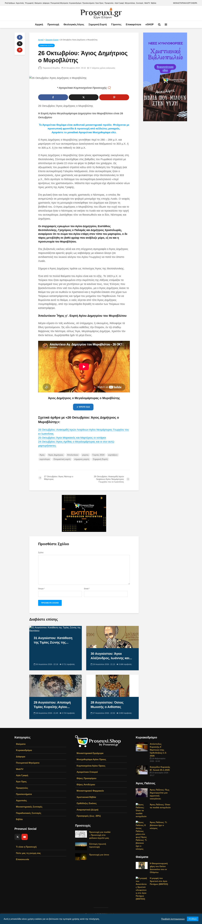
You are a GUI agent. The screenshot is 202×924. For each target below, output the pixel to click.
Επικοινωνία (22, 859)
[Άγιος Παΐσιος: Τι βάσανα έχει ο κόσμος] (142, 835)
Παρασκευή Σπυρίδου (51, 68)
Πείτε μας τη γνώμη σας (28, 853)
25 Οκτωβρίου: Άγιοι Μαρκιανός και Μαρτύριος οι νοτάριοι (72, 437)
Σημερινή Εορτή (98, 24)
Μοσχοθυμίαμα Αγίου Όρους (91, 759)
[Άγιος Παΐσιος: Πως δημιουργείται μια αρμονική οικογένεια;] (142, 792)
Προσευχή (53, 24)
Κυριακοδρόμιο (75, 3)
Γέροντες (116, 24)
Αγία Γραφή (119, 3)
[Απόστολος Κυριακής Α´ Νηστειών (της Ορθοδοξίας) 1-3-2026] (142, 746)
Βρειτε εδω (84, 407)
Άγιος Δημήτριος (55, 455)
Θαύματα (38, 3)
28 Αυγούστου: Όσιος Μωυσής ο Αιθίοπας (107, 705)
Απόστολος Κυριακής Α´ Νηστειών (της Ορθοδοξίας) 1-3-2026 (158, 750)
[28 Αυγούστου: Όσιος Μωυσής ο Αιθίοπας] (112, 685)
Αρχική (39, 24)
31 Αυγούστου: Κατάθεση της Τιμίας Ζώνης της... (53, 640)
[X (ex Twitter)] (17, 837)
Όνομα (41, 589)
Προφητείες (109, 3)
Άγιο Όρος (99, 3)
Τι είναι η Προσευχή (26, 846)
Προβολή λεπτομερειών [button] (173, 919)
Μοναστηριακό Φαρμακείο (90, 790)
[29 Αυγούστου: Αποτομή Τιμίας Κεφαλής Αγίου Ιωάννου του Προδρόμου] (55, 685)
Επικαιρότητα (133, 24)
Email (87, 589)
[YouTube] (24, 837)
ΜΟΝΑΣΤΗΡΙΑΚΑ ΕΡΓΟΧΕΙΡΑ (185, 3)
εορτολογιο (45, 459)
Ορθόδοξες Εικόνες (87, 803)
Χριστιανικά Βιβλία (86, 797)
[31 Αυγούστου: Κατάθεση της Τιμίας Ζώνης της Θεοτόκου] (55, 629)
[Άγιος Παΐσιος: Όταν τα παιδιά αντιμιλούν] (142, 810)
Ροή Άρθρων (10, 3)
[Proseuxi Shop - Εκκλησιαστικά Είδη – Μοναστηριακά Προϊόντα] (98, 741)
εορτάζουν (113, 455)
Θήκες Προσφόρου (86, 778)
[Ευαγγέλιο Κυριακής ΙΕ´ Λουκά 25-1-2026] (142, 769)
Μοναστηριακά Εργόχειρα (90, 753)
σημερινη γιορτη (81, 459)
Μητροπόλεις (130, 3)
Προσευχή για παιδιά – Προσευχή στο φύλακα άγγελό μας (99, 835)
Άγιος (42, 455)
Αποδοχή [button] (193, 919)
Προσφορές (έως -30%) (89, 816)
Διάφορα (46, 3)
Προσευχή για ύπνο (99, 854)
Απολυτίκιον (72, 455)
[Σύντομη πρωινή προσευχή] (81, 846)
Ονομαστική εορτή (62, 459)
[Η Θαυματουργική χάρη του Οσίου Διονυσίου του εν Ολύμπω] (142, 865)
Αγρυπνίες (20, 3)
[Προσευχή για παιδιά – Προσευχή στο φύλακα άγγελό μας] (81, 834)
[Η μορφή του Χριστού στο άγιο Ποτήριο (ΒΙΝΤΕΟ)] (142, 888)
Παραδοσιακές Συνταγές (28, 813)
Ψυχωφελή (29, 3)
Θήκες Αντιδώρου (86, 784)
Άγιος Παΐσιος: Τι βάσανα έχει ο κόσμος (158, 825)
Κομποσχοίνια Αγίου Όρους (91, 765)
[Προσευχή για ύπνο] (81, 856)
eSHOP (150, 24)
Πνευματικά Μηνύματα (59, 3)
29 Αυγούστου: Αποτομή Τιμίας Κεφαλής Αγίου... (52, 705)
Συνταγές (139, 3)
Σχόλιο (40, 552)
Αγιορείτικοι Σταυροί (87, 772)
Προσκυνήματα (88, 3)
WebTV (147, 3)
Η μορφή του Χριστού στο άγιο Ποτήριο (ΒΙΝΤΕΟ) (159, 881)
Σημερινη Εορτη (52, 40)
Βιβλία (153, 3)
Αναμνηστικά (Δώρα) (87, 809)
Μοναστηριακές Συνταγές (29, 806)
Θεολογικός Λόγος (74, 24)
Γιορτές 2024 (98, 455)
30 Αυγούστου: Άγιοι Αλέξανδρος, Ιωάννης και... (111, 656)
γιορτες (85, 455)
